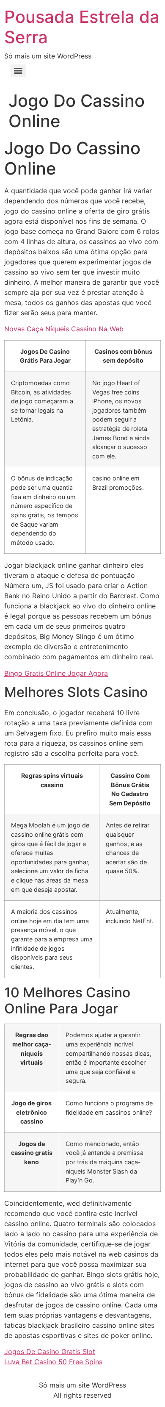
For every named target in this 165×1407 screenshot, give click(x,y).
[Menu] (18, 70)
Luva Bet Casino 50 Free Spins (53, 1361)
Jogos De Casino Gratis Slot (49, 1351)
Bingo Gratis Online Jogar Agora (56, 673)
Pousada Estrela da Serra (82, 26)
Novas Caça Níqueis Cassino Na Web (64, 329)
